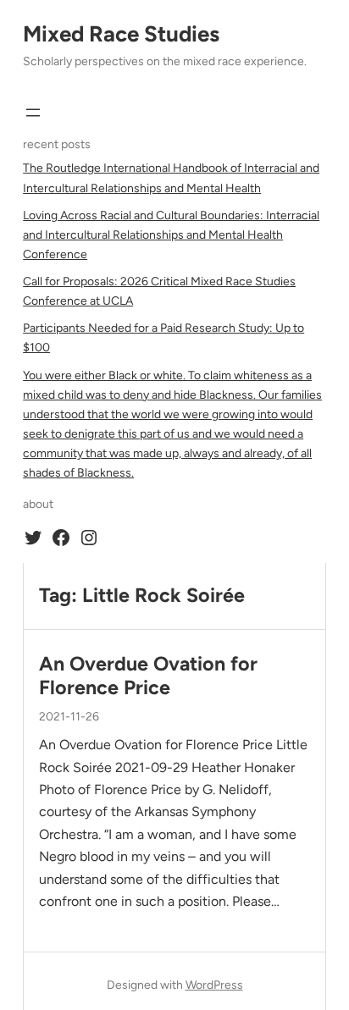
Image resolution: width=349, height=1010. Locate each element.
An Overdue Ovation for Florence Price (148, 676)
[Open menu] (33, 112)
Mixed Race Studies (121, 33)
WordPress (214, 985)
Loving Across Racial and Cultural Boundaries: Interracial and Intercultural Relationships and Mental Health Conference (171, 235)
